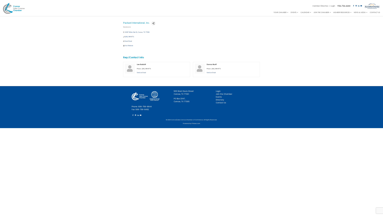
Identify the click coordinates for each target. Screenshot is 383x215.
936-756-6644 (145, 106)
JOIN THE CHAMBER (321, 12)
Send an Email (141, 72)
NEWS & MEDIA (360, 12)
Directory (220, 100)
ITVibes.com (196, 123)
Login (333, 6)
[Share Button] (153, 23)
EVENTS (293, 12)
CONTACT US (375, 12)
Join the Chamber (224, 94)
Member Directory (320, 6)
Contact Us (221, 103)
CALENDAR (305, 12)
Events (219, 97)
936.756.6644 (344, 6)
